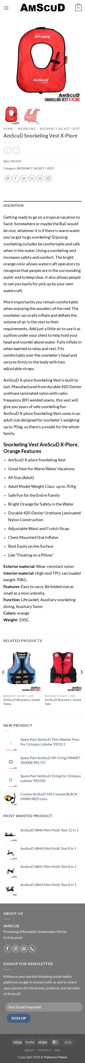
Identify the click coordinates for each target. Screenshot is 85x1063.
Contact (44, 1050)
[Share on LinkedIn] (48, 178)
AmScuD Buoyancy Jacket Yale (63, 702)
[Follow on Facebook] (7, 948)
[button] (6, 7)
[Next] (74, 64)
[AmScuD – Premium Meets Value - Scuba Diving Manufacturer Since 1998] (42, 8)
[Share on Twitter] (24, 178)
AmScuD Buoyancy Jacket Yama (21, 702)
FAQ (57, 1050)
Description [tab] (13, 205)
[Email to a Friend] (32, 178)
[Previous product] (16, 150)
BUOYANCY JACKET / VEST (60, 129)
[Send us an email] (24, 948)
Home (8, 129)
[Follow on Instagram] (15, 948)
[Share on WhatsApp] (7, 178)
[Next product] (7, 150)
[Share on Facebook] (15, 178)
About (30, 1050)
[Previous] (11, 64)
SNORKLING (26, 129)
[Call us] (32, 948)
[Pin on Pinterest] (40, 178)
